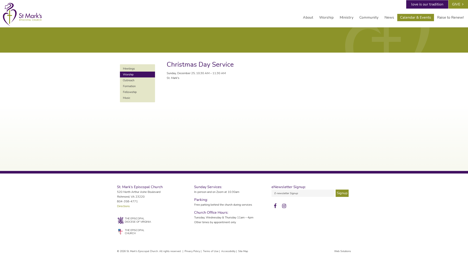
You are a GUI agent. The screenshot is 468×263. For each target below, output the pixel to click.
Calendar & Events (415, 17)
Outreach (128, 80)
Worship (326, 17)
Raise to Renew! (450, 17)
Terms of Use (210, 251)
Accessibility (228, 251)
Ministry (346, 17)
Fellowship (130, 92)
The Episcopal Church (134, 231)
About (308, 17)
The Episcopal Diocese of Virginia (138, 220)
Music (126, 98)
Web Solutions (342, 251)
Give (456, 4)
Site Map (243, 251)
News (389, 17)
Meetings (129, 69)
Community (368, 17)
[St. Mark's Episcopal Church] (22, 14)
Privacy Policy (192, 251)
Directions (123, 206)
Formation (129, 86)
